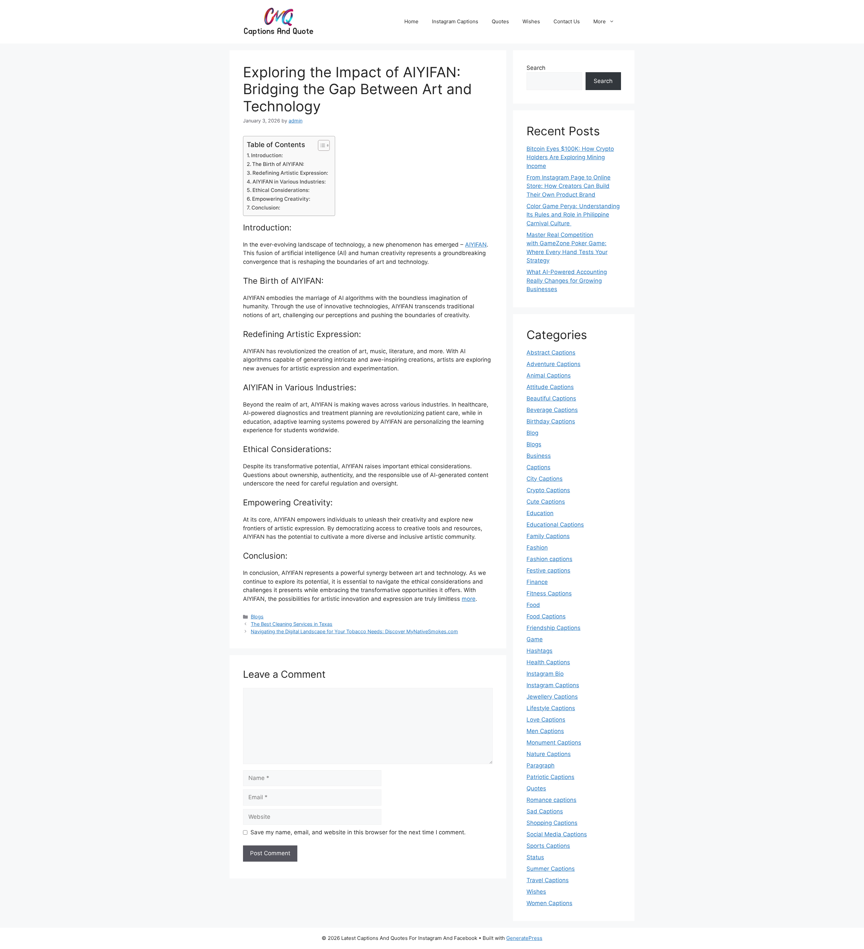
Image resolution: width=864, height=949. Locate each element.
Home (411, 21)
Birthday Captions (550, 421)
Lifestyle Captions (550, 708)
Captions (538, 467)
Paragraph (540, 765)
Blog (532, 432)
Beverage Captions (552, 410)
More (599, 21)
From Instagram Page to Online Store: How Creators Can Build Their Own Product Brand (568, 186)
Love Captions (545, 719)
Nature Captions (548, 754)
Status (535, 857)
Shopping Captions (551, 822)
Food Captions (546, 616)
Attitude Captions (550, 387)
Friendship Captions (553, 627)
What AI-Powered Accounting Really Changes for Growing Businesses (566, 280)
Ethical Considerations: (280, 190)
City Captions (544, 478)
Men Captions (545, 731)
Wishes (531, 21)
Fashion (537, 547)
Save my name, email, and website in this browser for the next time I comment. (358, 832)
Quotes (500, 21)
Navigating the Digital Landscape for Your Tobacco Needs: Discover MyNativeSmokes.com (354, 631)
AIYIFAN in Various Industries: (289, 181)
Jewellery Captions (552, 696)
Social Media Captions (556, 834)
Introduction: (267, 155)
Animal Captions (548, 375)
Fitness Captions (549, 593)
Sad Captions (544, 811)
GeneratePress (524, 938)
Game (534, 639)
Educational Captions (555, 524)
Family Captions (548, 536)
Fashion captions (549, 559)
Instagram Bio (545, 673)
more (469, 598)
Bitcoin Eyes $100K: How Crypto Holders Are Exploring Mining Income (570, 157)
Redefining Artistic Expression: (290, 173)
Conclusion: (265, 207)
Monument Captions (553, 742)
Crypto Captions (548, 490)
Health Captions (548, 662)
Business (538, 455)
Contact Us (567, 21)
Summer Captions (550, 868)
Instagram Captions (455, 21)
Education (540, 513)
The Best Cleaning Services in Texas (291, 624)
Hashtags (539, 650)
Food (533, 605)
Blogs (257, 616)
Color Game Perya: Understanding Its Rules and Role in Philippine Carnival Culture (573, 215)
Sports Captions (548, 845)
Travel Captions (547, 880)
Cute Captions (545, 501)
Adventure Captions (553, 364)
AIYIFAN (476, 244)
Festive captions (548, 570)
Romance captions (551, 800)
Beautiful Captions (551, 398)
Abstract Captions (550, 352)
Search (535, 67)
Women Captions (549, 903)
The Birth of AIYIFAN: (278, 164)
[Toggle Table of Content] (320, 145)
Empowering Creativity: (281, 199)
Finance (537, 582)
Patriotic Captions (550, 777)
